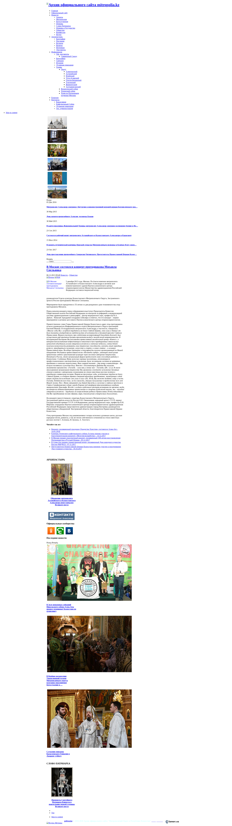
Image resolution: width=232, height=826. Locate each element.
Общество (73, 275)
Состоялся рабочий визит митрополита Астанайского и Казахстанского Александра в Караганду (89, 235)
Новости (64, 275)
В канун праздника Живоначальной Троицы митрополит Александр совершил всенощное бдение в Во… (92, 226)
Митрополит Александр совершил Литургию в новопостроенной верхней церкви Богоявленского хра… (92, 207)
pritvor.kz (68, 821)
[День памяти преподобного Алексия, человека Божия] (57, 143)
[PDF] (57, 277)
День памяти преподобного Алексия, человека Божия (70, 216)
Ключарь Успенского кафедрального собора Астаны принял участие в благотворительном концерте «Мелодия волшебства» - (80, 435)
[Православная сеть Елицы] (61, 534)
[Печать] (50, 277)
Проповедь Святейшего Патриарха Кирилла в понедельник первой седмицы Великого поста (62, 803)
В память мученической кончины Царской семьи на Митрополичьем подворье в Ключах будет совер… (92, 245)
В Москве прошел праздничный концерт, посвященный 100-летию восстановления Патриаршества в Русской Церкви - (85, 439)
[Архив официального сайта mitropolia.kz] (83, 5)
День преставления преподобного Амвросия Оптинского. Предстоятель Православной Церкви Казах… (92, 254)
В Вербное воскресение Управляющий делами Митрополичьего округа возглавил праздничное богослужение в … (57, 680)
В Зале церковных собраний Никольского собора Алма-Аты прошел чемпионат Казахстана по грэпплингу (61, 608)
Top (52, 813)
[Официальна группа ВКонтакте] (70, 534)
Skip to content (11, 113)
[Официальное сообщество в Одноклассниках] (52, 534)
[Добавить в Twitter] (49, 454)
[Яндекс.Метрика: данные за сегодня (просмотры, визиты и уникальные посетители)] (54, 823)
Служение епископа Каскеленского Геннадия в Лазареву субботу (58, 754)
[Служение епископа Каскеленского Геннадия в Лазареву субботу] (89, 747)
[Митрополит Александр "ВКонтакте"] (62, 519)
